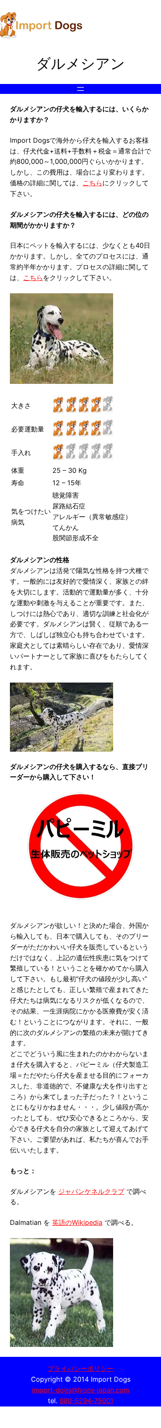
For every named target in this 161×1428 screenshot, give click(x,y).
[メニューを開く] (80, 89)
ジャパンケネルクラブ (91, 1191)
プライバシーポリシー (80, 1368)
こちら (92, 183)
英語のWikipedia (77, 1222)
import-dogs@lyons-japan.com (80, 1390)
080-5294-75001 (86, 1401)
